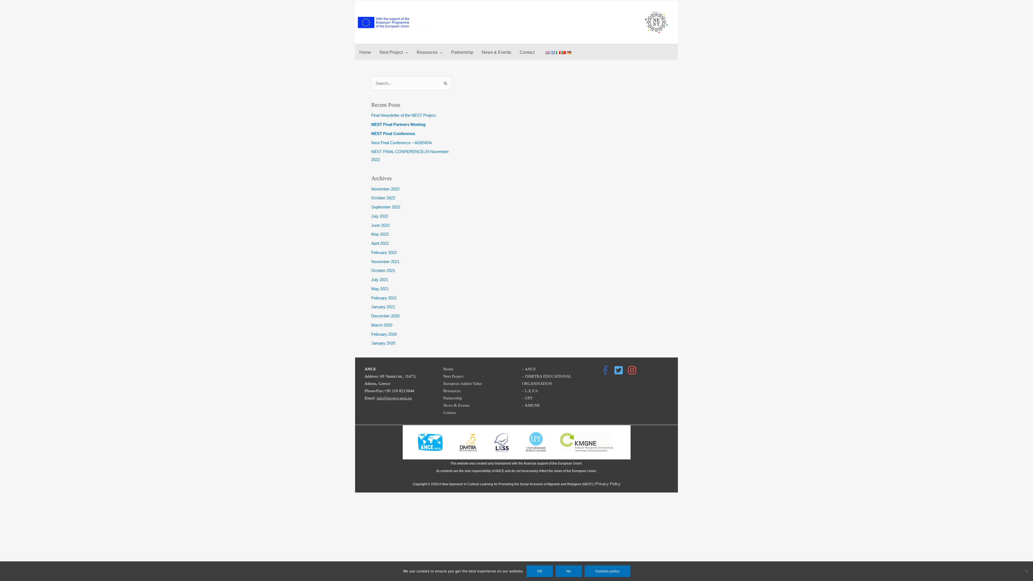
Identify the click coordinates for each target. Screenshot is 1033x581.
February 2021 (384, 298)
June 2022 (380, 225)
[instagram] (633, 370)
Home (448, 369)
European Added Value (462, 383)
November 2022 (385, 189)
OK (539, 571)
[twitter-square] (620, 370)
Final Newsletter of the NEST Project (403, 115)
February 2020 (384, 334)
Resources (452, 391)
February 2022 (384, 252)
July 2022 (379, 216)
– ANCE (529, 369)
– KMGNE (531, 405)
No (568, 571)
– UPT (527, 398)
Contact (449, 412)
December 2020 (385, 316)
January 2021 (383, 306)
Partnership (452, 398)
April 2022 (380, 243)
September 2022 (385, 207)
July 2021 (379, 279)
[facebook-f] (607, 370)
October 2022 (383, 198)
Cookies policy (607, 571)
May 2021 (380, 288)
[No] (1026, 571)
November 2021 (385, 261)
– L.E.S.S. (530, 391)
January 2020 (383, 343)
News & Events (456, 405)
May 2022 (380, 234)
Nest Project (453, 376)
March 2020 (381, 325)
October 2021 (383, 270)
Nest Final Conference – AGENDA (401, 142)
